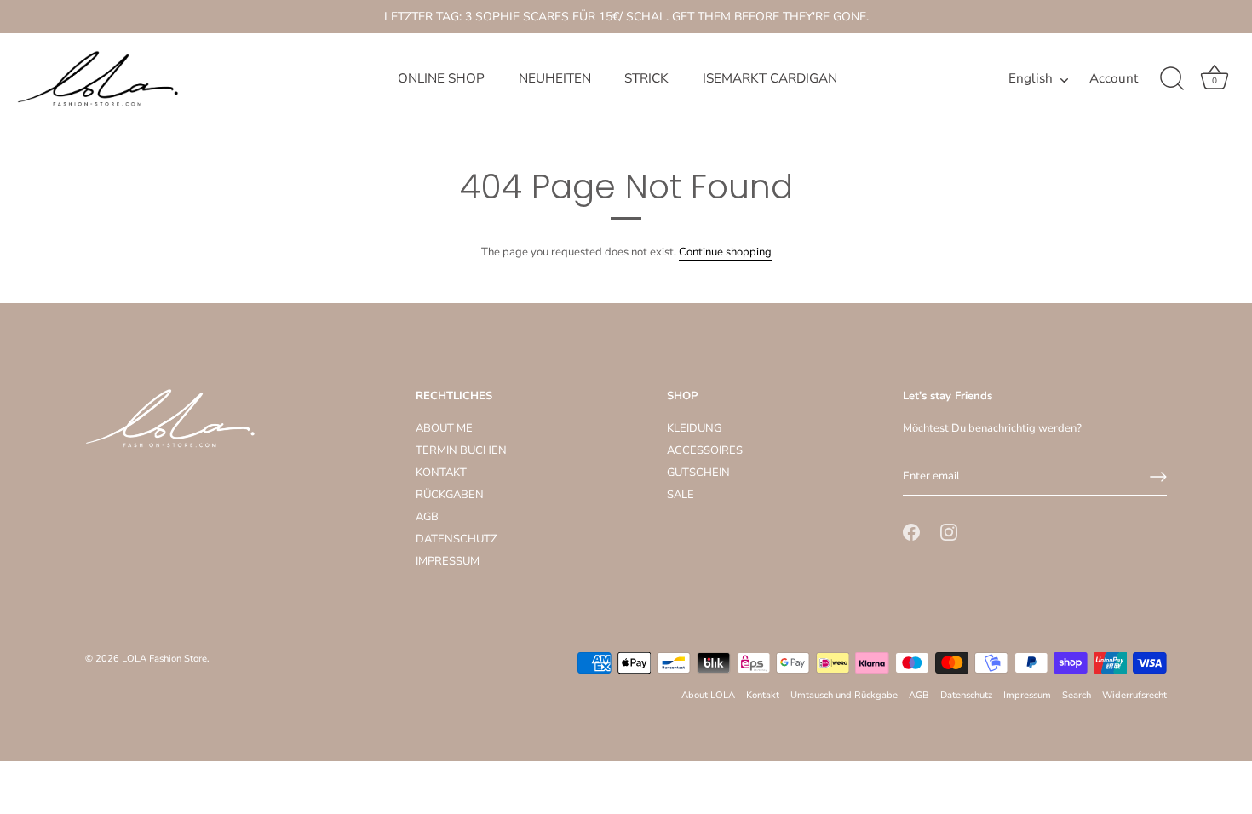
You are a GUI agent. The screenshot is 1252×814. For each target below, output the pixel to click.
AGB (427, 517)
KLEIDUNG (694, 428)
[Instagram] (948, 531)
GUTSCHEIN (698, 472)
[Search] (1172, 79)
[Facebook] (911, 531)
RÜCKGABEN (450, 494)
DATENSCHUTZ (456, 539)
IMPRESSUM (448, 561)
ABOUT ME (444, 428)
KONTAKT (441, 472)
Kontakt (762, 695)
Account (1113, 79)
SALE (680, 494)
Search (1076, 695)
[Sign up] (1158, 476)
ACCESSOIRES (705, 450)
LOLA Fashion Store (164, 658)
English (1030, 79)
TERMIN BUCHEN (461, 450)
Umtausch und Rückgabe (844, 695)
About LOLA (708, 695)
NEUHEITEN (555, 78)
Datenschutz (966, 695)
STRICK (646, 78)
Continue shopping (725, 252)
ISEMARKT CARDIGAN (770, 78)
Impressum (1027, 695)
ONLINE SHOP (441, 78)
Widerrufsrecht (1134, 695)
